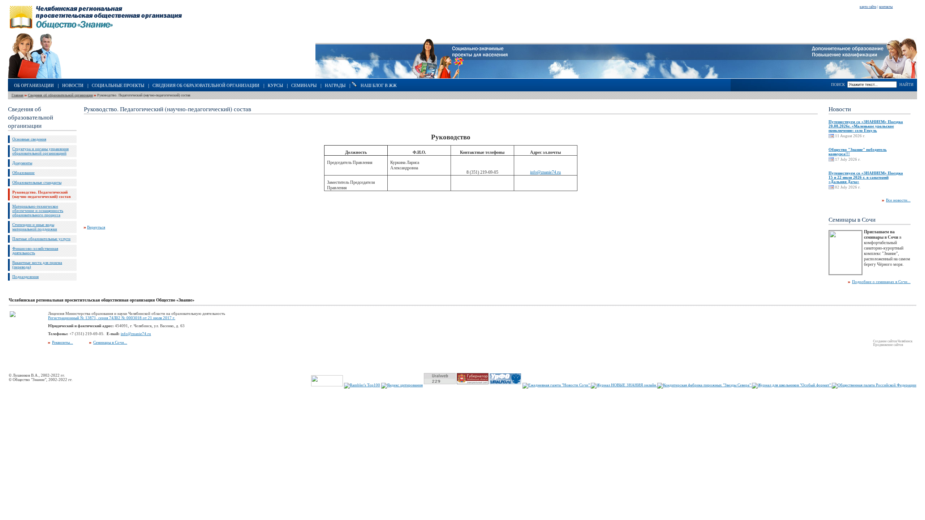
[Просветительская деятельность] (54, 76)
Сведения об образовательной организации (205, 85)
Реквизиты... (62, 342)
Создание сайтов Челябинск (892, 341)
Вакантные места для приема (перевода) (37, 264)
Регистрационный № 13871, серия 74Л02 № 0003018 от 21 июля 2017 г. (111, 318)
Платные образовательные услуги (41, 239)
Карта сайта (868, 7)
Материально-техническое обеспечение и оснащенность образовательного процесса (37, 210)
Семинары (304, 85)
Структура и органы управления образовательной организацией (40, 151)
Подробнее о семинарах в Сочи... (881, 282)
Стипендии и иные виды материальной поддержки (34, 226)
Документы (22, 163)
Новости (72, 85)
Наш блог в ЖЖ (379, 85)
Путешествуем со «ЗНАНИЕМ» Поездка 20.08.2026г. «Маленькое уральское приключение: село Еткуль (866, 126)
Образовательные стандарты (36, 182)
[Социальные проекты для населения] (462, 76)
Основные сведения (29, 139)
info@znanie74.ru (545, 172)
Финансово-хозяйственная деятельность (35, 250)
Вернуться (96, 227)
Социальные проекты (118, 85)
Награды (335, 85)
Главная (17, 95)
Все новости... (898, 200)
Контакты (886, 7)
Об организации (34, 85)
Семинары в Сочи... (110, 342)
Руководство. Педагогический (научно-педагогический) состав (41, 194)
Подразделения (25, 276)
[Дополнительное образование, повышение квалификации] (864, 76)
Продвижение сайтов (888, 345)
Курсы (275, 85)
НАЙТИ (906, 84)
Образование (23, 172)
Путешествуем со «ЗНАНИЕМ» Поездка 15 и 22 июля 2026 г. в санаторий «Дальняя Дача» (866, 177)
